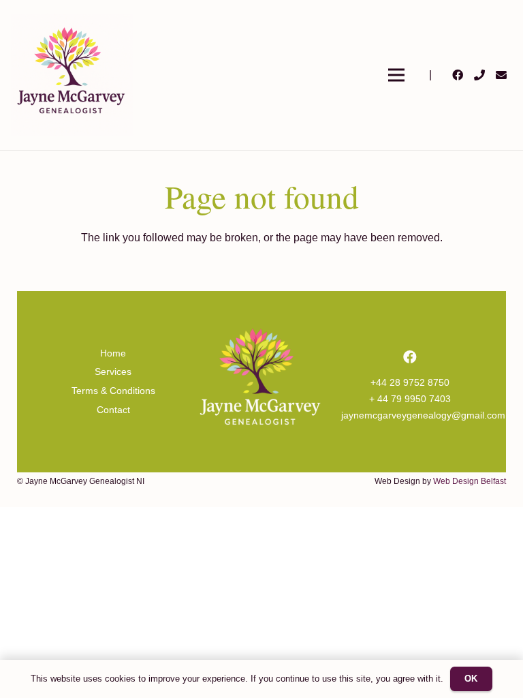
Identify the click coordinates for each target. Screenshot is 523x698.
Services (113, 371)
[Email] (501, 75)
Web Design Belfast (469, 481)
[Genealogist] (72, 75)
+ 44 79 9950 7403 (410, 398)
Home (113, 353)
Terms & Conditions (113, 390)
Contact (113, 409)
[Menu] (397, 75)
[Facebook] (458, 75)
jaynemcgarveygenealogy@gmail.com (423, 415)
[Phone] (479, 75)
